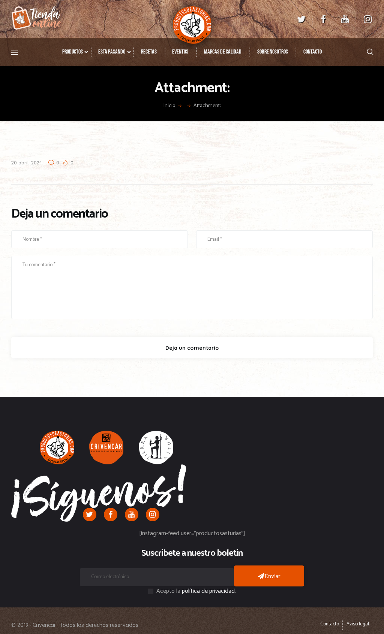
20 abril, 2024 (26, 163)
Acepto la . (196, 591)
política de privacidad (208, 591)
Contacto (329, 624)
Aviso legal (357, 624)
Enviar (272, 576)
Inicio (169, 106)
